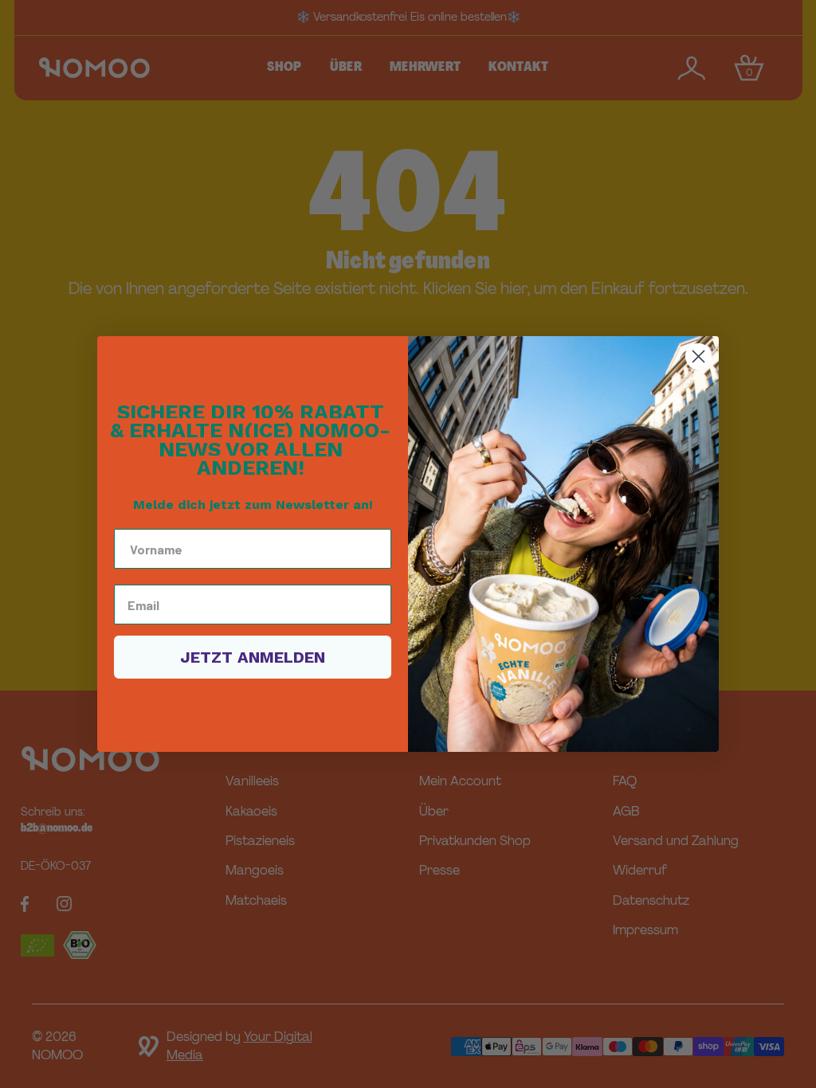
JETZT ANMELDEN (252, 657)
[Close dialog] (698, 356)
